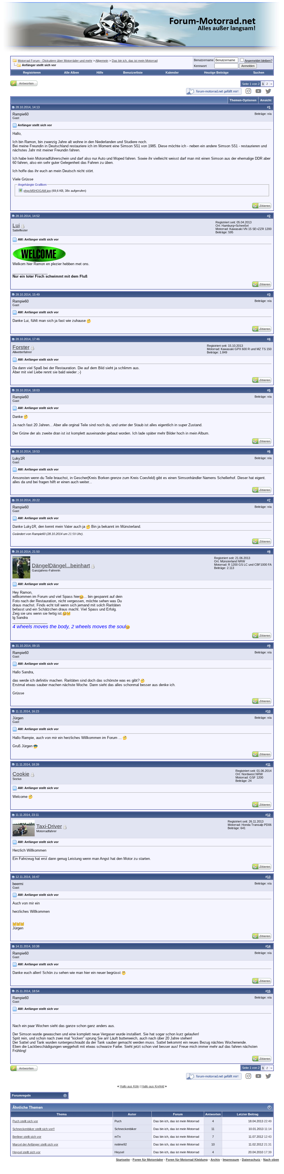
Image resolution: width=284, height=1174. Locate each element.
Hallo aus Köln (129, 1086)
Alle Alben (71, 72)
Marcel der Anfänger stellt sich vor (35, 1144)
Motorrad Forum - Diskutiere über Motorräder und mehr (55, 60)
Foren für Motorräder (148, 1159)
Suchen (258, 72)
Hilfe (100, 72)
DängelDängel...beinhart (61, 565)
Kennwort (200, 66)
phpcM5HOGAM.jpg (37, 190)
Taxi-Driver (49, 826)
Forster (20, 347)
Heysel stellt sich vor (26, 1152)
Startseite (123, 1159)
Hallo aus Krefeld (152, 1086)
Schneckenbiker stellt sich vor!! (33, 1129)
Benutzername (204, 60)
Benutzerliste (133, 72)
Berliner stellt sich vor (26, 1136)
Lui (16, 225)
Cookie (20, 774)
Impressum (231, 1159)
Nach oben (271, 1159)
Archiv (215, 1159)
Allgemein (101, 60)
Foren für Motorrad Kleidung (187, 1159)
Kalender (172, 72)
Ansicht (266, 100)
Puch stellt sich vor (25, 1121)
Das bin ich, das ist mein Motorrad (135, 60)
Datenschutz (251, 1159)
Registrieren (32, 72)
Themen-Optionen (243, 100)
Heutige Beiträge (216, 72)
